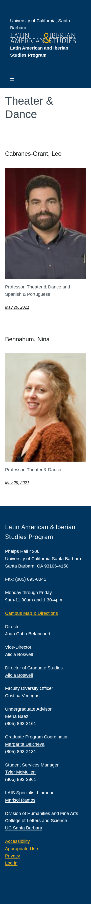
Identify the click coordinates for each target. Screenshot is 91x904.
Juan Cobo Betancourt (27, 633)
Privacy (12, 855)
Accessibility (17, 841)
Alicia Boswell (19, 654)
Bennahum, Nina (27, 339)
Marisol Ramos (20, 800)
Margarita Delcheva (24, 744)
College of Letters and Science (36, 820)
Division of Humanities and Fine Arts (41, 813)
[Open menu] (12, 79)
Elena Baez (16, 716)
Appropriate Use (21, 848)
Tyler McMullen (20, 772)
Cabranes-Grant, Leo (33, 153)
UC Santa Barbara (23, 827)
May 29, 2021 (17, 307)
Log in (11, 863)
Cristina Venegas (22, 695)
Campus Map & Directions (31, 613)
